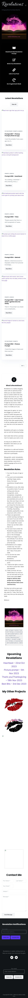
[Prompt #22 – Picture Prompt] (14, 329)
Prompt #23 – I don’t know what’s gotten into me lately (14, 301)
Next (22, 365)
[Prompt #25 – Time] (14, 201)
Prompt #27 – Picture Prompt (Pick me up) (12, 135)
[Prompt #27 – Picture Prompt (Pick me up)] (14, 118)
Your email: (5, 929)
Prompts (15, 131)
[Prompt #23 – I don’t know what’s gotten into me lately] (14, 285)
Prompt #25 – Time (11, 217)
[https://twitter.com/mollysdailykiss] (11, 957)
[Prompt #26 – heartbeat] (14, 161)
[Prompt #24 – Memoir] (14, 242)
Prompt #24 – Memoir (12, 257)
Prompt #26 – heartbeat (13, 176)
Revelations (12, 4)
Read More (9, 145)
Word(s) (20, 131)
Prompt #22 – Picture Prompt (12, 345)
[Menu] (25, 5)
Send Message (8, 914)
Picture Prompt (9, 131)
